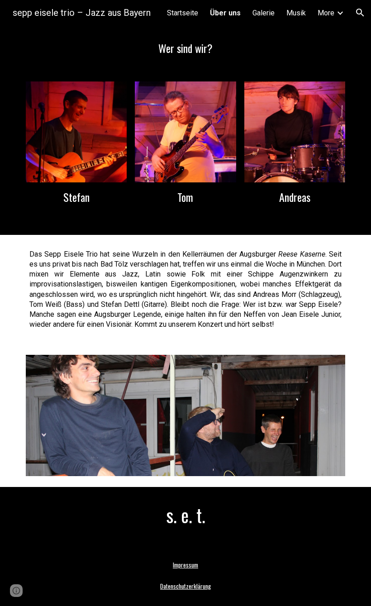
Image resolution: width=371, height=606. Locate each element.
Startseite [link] (182, 13)
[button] (360, 13)
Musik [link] (296, 13)
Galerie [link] (263, 13)
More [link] (326, 13)
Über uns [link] (225, 13)
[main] (185, 48)
